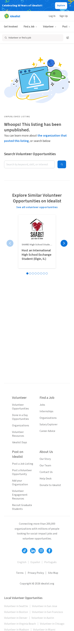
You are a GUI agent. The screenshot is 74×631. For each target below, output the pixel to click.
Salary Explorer (48, 424)
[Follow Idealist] (24, 550)
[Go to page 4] (36, 273)
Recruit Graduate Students (22, 507)
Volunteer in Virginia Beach (20, 624)
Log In (52, 16)
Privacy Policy (36, 573)
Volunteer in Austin (42, 618)
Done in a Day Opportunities (20, 417)
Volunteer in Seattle (16, 606)
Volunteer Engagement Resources (20, 494)
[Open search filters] (67, 38)
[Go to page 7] (44, 273)
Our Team (45, 465)
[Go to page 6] (41, 273)
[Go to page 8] (47, 273)
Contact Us (46, 472)
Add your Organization (20, 482)
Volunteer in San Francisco (47, 612)
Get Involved (11, 26)
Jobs (42, 405)
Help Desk (45, 478)
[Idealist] (12, 16)
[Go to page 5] (38, 273)
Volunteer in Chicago (52, 624)
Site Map (53, 573)
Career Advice (47, 431)
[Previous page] (10, 243)
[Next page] (64, 243)
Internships (46, 411)
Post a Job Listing (22, 464)
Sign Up (64, 16)
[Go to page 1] (27, 273)
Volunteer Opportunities (20, 406)
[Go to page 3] (33, 273)
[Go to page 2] (30, 273)
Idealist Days (19, 442)
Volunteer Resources (18, 434)
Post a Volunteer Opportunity (22, 472)
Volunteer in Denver (15, 618)
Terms (20, 573)
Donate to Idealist (50, 485)
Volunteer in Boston (16, 612)
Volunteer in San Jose (44, 606)
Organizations (20, 425)
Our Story (45, 459)
